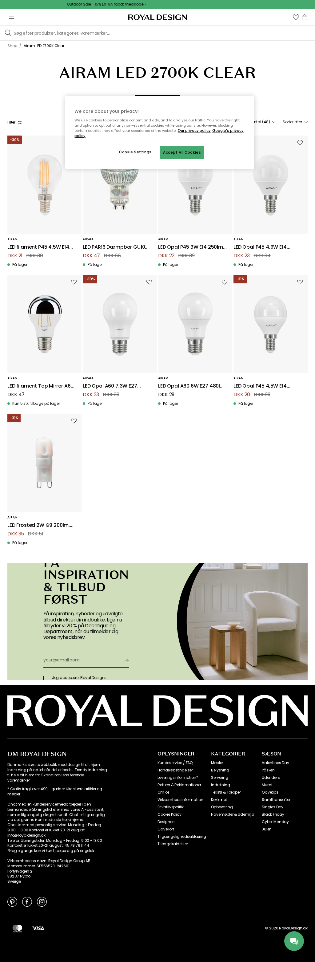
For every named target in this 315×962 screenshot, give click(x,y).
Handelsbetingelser (175, 770)
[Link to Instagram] (42, 901)
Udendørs (271, 777)
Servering (219, 777)
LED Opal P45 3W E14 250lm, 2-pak (191, 247)
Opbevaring (222, 807)
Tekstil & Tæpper (226, 792)
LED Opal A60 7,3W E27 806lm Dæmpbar (110, 386)
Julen (267, 829)
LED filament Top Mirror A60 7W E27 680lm (40, 386)
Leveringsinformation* (178, 777)
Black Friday (273, 814)
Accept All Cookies (182, 152)
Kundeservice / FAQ (175, 763)
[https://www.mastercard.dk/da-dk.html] (17, 928)
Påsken (268, 770)
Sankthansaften (277, 800)
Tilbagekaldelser (173, 844)
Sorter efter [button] (292, 122)
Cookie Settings (135, 152)
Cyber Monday (275, 822)
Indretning (220, 785)
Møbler (217, 763)
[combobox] (260, 122)
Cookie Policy (169, 814)
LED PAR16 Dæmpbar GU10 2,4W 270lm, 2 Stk (114, 247)
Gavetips (270, 792)
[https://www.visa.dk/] (38, 928)
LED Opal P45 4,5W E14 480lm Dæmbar (260, 386)
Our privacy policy (194, 130)
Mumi (267, 785)
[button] (296, 17)
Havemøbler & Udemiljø (232, 814)
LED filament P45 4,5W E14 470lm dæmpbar (38, 247)
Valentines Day (275, 763)
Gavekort (166, 829)
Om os (163, 792)
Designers (167, 822)
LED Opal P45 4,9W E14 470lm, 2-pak (260, 247)
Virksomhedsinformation (180, 800)
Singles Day (272, 807)
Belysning (220, 770)
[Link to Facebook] (27, 901)
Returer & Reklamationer (179, 785)
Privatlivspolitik (171, 807)
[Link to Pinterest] (12, 901)
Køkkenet (219, 800)
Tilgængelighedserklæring (182, 836)
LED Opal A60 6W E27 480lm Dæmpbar (191, 386)
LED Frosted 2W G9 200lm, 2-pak (38, 525)
